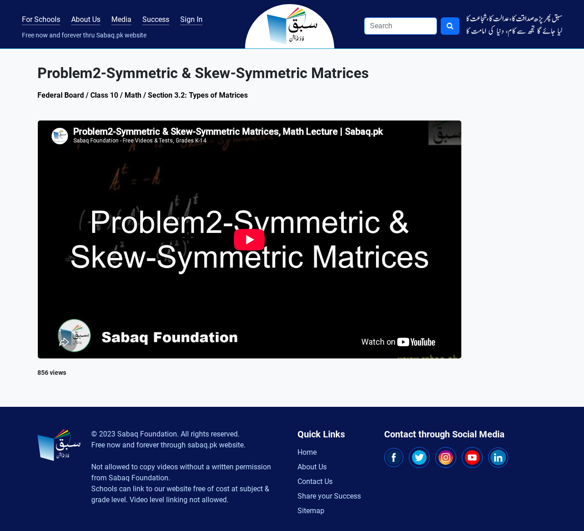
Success (155, 19)
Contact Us (315, 481)
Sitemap (310, 510)
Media (121, 19)
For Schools (41, 19)
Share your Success (329, 496)
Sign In (191, 19)
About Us (85, 19)
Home (307, 452)
